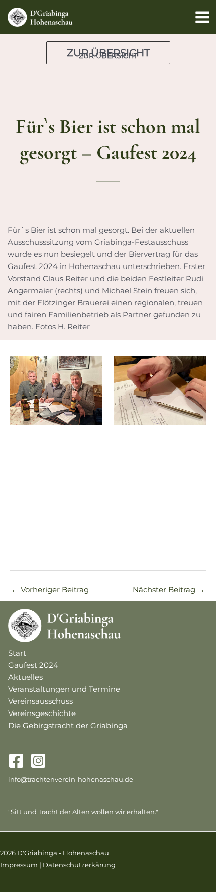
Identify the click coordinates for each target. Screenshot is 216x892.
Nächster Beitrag (169, 589)
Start (17, 653)
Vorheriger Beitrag (50, 589)
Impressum (19, 865)
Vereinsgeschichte (42, 713)
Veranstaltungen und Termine (64, 689)
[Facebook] (16, 761)
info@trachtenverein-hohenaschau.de (70, 779)
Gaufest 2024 (33, 665)
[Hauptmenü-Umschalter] (202, 17)
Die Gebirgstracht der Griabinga (68, 725)
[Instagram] (38, 761)
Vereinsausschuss (40, 701)
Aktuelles (25, 677)
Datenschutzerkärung (79, 865)
